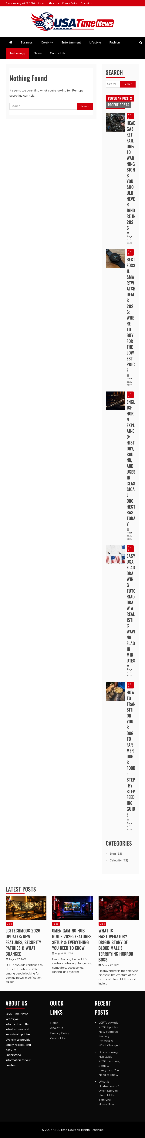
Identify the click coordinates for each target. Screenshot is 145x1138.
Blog (130, 116)
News (38, 53)
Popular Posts (120, 98)
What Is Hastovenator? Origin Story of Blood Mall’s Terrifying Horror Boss (116, 945)
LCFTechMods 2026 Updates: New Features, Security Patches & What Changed (23, 942)
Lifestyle (95, 42)
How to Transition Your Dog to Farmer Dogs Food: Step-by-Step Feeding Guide (131, 753)
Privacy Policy (69, 3)
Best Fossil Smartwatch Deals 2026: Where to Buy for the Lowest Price (131, 314)
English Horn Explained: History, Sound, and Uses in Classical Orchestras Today (131, 463)
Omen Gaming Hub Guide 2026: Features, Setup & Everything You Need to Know (72, 939)
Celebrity (47, 42)
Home (41, 3)
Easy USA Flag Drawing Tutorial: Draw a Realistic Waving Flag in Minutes (131, 608)
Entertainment (71, 42)
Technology (17, 53)
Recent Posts (118, 104)
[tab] (120, 98)
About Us (54, 3)
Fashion (114, 42)
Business (27, 42)
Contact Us (86, 3)
